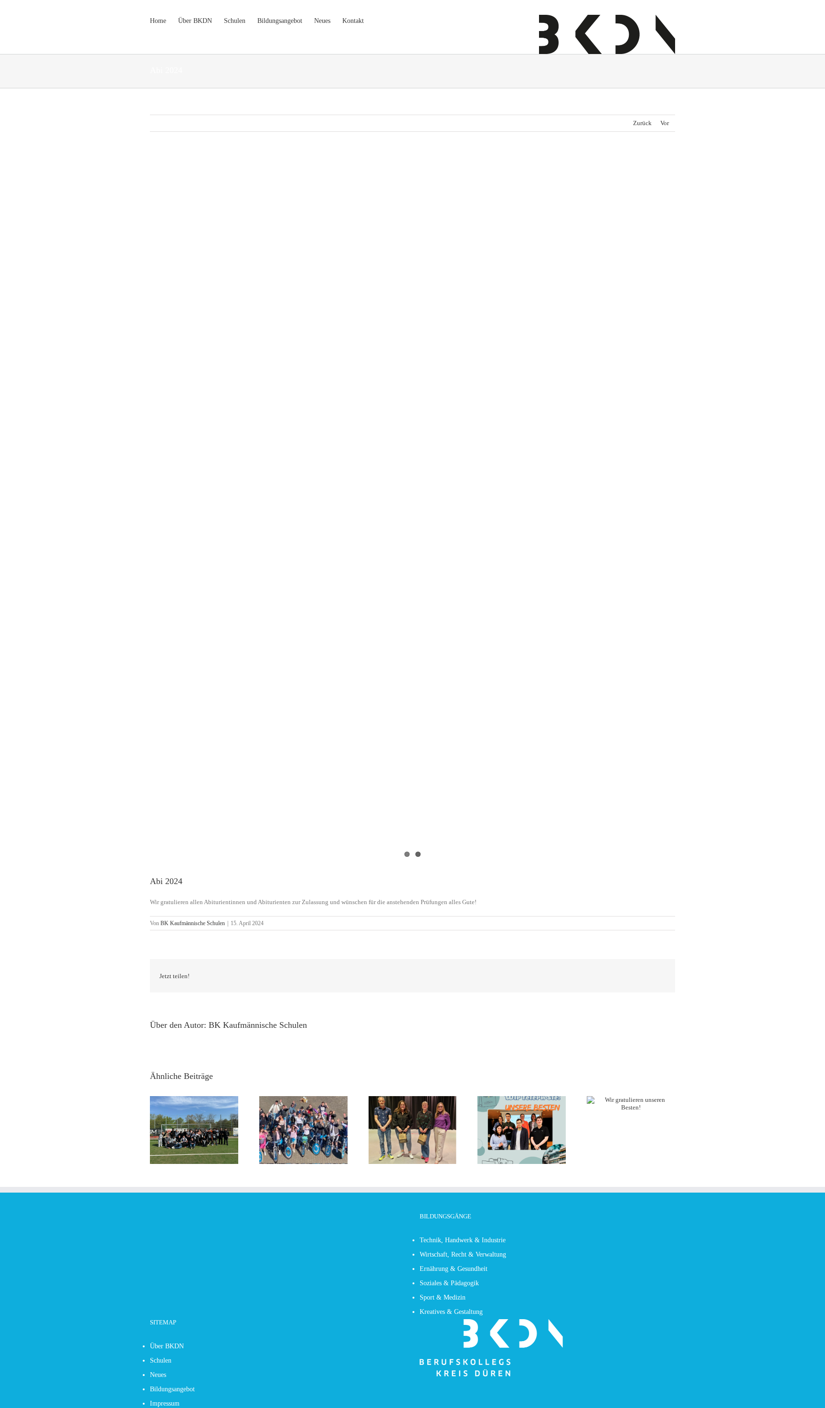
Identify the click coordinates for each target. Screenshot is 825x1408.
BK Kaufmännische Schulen (192, 923)
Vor (664, 123)
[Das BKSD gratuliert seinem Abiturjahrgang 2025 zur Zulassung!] (303, 1099)
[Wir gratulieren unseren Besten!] (631, 1099)
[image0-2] (412, 510)
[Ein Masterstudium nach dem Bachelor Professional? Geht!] (413, 1099)
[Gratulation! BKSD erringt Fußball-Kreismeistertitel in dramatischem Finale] (194, 1099)
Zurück (642, 123)
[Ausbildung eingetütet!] (521, 1099)
